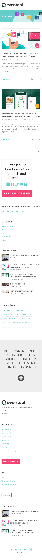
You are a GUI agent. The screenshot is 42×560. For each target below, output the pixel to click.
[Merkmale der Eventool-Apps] (21, 379)
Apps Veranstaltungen (25, 314)
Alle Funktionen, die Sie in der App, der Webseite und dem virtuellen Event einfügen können (21, 359)
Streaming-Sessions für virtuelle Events (24, 255)
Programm (6, 322)
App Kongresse (21, 310)
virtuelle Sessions (24, 326)
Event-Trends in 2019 (17, 284)
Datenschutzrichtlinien (9, 485)
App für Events (8, 310)
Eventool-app (26, 318)
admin (11, 59)
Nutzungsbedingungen (9, 481)
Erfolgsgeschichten (26, 119)
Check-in (4, 447)
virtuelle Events (9, 326)
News (3, 230)
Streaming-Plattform (21, 322)
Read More (6, 79)
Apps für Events (8, 314)
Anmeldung (5, 444)
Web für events (7, 433)
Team (3, 233)
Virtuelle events (7, 429)
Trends (17, 59)
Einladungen (5, 440)
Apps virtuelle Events (10, 318)
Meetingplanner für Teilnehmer (21, 291)
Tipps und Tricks (7, 237)
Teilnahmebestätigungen (10, 451)
